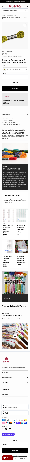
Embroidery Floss (11, 15)
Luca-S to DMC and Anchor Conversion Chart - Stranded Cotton (20, 230)
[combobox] (14, 10)
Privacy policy (13, 459)
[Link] (14, 1)
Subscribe (14, 454)
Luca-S (10, 371)
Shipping (10, 55)
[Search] (25, 10)
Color (3, 64)
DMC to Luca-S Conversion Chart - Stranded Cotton (7, 259)
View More (6, 102)
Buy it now (14, 87)
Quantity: (4, 72)
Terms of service (22, 459)
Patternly (22, 1)
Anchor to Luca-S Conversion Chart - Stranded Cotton (6, 230)
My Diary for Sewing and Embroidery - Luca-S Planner (20, 259)
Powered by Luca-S (20, 371)
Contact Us (5, 393)
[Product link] (8, 224)
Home (3, 15)
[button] (2, 6)
